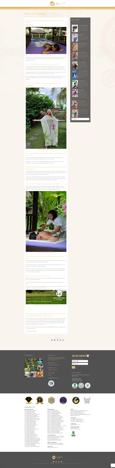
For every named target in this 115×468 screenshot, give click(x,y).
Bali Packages (34, 327)
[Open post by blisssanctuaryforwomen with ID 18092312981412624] (34, 361)
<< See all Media (74, 21)
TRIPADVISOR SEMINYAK (77, 379)
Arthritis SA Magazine (82, 71)
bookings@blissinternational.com (54, 364)
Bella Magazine (81, 101)
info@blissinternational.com (53, 370)
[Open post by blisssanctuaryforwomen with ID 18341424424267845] (34, 368)
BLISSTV (50, 375)
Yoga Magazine (81, 80)
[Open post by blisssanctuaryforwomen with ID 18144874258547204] (27, 374)
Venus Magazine (81, 62)
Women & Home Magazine (82, 35)
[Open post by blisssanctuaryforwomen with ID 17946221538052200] (40, 361)
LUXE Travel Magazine (83, 25)
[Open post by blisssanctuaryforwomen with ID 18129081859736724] (40, 374)
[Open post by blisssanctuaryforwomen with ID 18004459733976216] (40, 368)
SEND (73, 367)
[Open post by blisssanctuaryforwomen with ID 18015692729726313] (34, 374)
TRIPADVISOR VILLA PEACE (77, 380)
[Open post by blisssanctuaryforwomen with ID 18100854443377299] (27, 361)
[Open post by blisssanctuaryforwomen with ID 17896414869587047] (27, 368)
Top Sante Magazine (82, 110)
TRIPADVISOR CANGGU (76, 378)
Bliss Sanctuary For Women (31, 286)
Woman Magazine (82, 52)
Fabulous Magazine (82, 43)
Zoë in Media (31, 16)
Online (26, 16)
